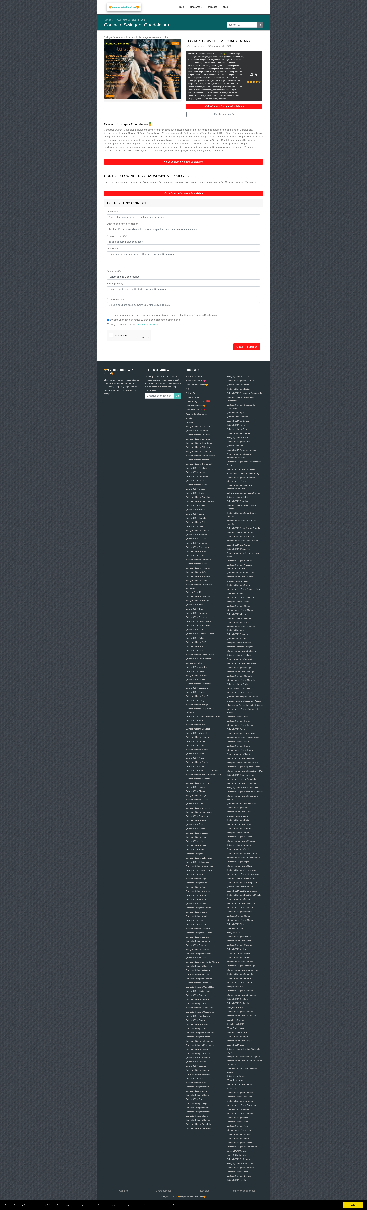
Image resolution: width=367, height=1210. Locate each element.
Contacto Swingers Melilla (197, 1087)
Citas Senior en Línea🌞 (197, 385)
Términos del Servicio (147, 324)
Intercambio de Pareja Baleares (241, 469)
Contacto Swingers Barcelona (240, 1092)
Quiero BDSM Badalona (237, 638)
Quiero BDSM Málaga (195, 489)
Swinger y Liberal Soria (196, 912)
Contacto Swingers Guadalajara (200, 1012)
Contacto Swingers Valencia (198, 908)
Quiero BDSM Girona (195, 791)
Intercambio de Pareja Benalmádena (243, 857)
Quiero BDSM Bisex (235, 928)
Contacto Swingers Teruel (238, 433)
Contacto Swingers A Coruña (239, 561)
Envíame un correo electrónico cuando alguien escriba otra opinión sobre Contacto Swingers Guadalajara (163, 315)
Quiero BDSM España (236, 1180)
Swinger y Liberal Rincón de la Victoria (244, 787)
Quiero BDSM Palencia (196, 849)
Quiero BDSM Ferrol (236, 446)
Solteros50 (190, 393)
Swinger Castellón (194, 592)
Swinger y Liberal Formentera (199, 559)
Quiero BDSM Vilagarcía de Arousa (242, 696)
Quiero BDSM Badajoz (196, 1066)
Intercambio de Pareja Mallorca (241, 903)
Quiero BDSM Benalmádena (198, 621)
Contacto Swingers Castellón (199, 966)
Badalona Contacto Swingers (240, 647)
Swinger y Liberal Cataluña (239, 618)
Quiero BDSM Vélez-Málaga (198, 659)
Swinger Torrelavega (236, 1076)
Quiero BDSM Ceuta (195, 1099)
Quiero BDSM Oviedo (195, 526)
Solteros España (193, 397)
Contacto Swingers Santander (240, 974)
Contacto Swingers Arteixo (238, 957)
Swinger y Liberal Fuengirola (199, 600)
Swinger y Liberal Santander (198, 1128)
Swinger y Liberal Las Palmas (240, 532)
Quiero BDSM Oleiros (236, 924)
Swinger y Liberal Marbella (198, 576)
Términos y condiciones (243, 1191)
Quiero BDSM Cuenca (196, 995)
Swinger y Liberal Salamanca (199, 858)
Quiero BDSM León (194, 841)
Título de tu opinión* (117, 236)
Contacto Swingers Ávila (237, 1126)
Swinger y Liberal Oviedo (197, 522)
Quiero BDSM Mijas (194, 650)
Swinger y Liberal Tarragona (239, 1097)
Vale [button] (353, 1205)
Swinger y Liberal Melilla (197, 1082)
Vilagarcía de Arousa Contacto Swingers (245, 705)
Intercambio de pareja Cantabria (241, 779)
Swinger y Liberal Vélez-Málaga (200, 654)
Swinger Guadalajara (131, 20)
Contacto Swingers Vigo (196, 883)
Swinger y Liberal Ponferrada (240, 1163)
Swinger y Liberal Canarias (198, 439)
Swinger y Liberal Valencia (197, 580)
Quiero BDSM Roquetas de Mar (241, 775)
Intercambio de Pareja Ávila (239, 1130)
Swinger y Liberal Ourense (198, 808)
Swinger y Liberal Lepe (237, 1032)
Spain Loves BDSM (235, 1024)
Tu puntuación (114, 271)
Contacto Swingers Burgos (239, 1134)
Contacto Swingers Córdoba (239, 828)
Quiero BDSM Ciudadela (238, 1003)
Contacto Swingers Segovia (198, 891)
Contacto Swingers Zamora (198, 941)
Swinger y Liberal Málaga (197, 485)
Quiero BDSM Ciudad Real (198, 991)
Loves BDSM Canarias (237, 1155)
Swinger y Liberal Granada (239, 845)
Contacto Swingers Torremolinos (241, 733)
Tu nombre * (113, 211)
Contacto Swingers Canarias (239, 945)
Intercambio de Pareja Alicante (240, 982)
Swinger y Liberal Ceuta (196, 1091)
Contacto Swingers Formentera (200, 1032)
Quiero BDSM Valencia (196, 903)
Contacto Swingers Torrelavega (241, 966)
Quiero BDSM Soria (194, 920)
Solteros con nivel (194, 376)
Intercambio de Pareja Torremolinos (243, 737)
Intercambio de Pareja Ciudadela (241, 1016)
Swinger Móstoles (194, 663)
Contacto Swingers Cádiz (238, 820)
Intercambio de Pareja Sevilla (240, 692)
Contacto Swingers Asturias (198, 974)
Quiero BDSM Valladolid (196, 924)
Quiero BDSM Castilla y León (240, 887)
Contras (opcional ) (116, 299)
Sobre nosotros (163, 1191)
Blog (225, 7)
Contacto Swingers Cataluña (239, 622)
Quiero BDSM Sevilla (195, 493)
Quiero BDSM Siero (194, 720)
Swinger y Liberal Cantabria (198, 1124)
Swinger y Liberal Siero (196, 724)
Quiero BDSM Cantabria (237, 416)
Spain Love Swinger (236, 1020)
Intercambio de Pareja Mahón (240, 920)
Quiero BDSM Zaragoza (196, 700)
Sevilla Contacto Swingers (238, 688)
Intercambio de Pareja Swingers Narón (244, 589)
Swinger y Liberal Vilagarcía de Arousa (244, 701)
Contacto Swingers (194, 853)
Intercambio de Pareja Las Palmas (242, 540)
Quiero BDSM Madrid (195, 555)
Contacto (123, 1191)
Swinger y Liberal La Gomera (199, 451)
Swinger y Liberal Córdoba (239, 832)
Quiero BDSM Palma (236, 729)
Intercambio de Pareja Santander (242, 783)
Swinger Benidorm (235, 986)
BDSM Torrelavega (235, 1080)
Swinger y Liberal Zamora (197, 937)
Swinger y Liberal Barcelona (198, 497)
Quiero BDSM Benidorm (237, 999)
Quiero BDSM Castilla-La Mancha (242, 891)
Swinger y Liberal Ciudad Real (199, 983)
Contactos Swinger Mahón (238, 916)
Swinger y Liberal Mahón (197, 749)
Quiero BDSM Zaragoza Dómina (241, 450)
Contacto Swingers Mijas (238, 862)
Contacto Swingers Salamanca (199, 866)
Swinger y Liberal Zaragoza (198, 704)
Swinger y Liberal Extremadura (200, 1041)
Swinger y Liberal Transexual (199, 464)
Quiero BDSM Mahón (195, 745)
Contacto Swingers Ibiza (197, 1116)
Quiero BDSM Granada (196, 613)
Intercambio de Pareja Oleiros (240, 941)
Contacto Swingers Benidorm (240, 991)
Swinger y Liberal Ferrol (237, 437)
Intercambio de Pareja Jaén (239, 812)
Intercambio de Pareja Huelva (240, 750)
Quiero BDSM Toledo (195, 1020)
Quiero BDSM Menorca (196, 543)
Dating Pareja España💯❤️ (198, 401)
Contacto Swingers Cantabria (199, 1120)
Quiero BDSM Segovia (196, 895)
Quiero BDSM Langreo (196, 741)
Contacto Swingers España (239, 1176)
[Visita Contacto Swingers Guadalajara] (142, 70)
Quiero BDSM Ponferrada (238, 1159)
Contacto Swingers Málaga (239, 667)
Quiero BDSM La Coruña (238, 385)
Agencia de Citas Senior (196, 414)
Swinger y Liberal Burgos (197, 833)
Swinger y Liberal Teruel (237, 429)
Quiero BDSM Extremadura (198, 1057)
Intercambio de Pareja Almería (240, 758)
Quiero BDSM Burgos (195, 829)
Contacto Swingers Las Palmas (241, 536)
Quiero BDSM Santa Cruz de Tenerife (243, 528)
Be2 (187, 389)
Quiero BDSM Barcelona (197, 476)
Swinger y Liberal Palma (237, 717)
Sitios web (195, 7)
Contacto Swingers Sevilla (238, 849)
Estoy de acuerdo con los (133, 324)
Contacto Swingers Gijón (197, 1103)
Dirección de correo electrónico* (123, 224)
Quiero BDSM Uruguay (196, 480)
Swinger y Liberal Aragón (197, 762)
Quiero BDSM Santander (238, 421)
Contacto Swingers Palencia (239, 1142)
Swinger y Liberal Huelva (238, 742)
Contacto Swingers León (238, 1138)
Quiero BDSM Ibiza (194, 609)
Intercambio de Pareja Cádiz (239, 824)
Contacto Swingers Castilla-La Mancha (244, 895)
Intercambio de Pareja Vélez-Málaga (243, 874)
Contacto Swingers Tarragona (240, 1101)
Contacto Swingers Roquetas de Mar (243, 767)
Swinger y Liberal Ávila (196, 820)
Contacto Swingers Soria (197, 916)
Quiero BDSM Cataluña (237, 634)
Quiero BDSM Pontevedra (197, 816)
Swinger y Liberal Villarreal (198, 729)
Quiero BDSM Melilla (195, 1078)
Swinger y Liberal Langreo (197, 737)
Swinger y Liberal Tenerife (197, 460)
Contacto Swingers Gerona (198, 1037)
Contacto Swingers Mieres (238, 606)
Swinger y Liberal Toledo (197, 1024)
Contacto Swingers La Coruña (240, 380)
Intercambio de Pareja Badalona (241, 651)
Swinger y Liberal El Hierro (198, 447)
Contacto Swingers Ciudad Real (200, 987)
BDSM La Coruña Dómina (238, 953)
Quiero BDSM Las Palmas (238, 545)
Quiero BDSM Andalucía (197, 468)
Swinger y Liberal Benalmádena (200, 501)
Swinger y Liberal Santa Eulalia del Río (203, 774)
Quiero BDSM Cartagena (197, 688)
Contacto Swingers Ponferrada (240, 1167)
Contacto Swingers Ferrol (238, 441)
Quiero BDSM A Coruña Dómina (241, 572)
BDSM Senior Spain (235, 1028)
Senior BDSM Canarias (237, 1151)
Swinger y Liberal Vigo (196, 878)
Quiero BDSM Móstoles (196, 667)
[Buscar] (260, 25)
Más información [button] (174, 1205)
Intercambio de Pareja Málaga (240, 672)
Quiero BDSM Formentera (197, 547)
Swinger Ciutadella (235, 1007)
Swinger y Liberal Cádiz (237, 816)
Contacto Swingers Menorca (239, 911)
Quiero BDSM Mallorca (196, 539)
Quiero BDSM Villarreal (196, 733)
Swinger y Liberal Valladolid (198, 928)
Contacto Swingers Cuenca (198, 1003)
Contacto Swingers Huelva (238, 746)
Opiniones (212, 7)
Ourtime (189, 422)
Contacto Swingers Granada (239, 837)
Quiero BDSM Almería (196, 472)
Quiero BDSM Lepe (235, 1045)
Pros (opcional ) (115, 283)
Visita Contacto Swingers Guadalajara (224, 106)
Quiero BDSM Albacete (196, 958)
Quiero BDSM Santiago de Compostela (244, 393)
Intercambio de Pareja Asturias (240, 597)
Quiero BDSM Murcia (195, 679)
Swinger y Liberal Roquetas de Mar (242, 762)
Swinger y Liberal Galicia (197, 799)
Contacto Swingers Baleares (239, 899)
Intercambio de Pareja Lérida (240, 1113)
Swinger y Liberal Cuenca (197, 999)
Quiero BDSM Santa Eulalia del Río (202, 770)
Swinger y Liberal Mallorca (198, 564)
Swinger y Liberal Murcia (197, 675)
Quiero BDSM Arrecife (196, 692)
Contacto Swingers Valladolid (199, 933)
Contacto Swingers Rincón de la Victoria (245, 791)
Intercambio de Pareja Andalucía (241, 663)
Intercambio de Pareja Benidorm (241, 995)
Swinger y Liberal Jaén (196, 572)
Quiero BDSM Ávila (194, 824)
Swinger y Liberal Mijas (196, 646)
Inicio (181, 7)
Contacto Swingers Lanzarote (199, 978)
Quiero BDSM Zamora (196, 945)
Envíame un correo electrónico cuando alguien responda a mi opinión (144, 320)
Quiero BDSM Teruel (236, 425)
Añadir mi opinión (247, 346)
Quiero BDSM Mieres (236, 614)
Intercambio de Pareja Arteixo (240, 961)
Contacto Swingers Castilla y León (242, 882)
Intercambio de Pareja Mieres (240, 610)
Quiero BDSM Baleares (196, 534)
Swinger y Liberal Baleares (198, 530)
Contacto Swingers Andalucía (240, 659)
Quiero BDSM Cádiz (195, 514)
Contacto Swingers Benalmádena (242, 853)
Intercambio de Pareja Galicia (240, 577)
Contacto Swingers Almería (239, 754)
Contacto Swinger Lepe (237, 1036)
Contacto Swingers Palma (238, 721)
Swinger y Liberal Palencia (198, 845)
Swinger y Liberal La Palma (198, 435)
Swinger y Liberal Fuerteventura (200, 455)
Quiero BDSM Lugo (194, 804)
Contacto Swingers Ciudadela (240, 1011)
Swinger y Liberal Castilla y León (241, 878)
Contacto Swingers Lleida (238, 1117)
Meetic (189, 418)
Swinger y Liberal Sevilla (238, 684)
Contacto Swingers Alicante (239, 978)
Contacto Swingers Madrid (198, 1107)
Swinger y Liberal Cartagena (198, 684)
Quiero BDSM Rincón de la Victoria (242, 803)
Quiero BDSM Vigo (194, 874)
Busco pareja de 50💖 (196, 380)
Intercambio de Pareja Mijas (239, 866)
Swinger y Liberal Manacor (198, 779)
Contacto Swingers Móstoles (198, 1112)
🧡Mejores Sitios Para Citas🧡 (124, 7)
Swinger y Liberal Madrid (197, 551)
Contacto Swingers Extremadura (200, 1045)
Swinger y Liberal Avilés (196, 642)
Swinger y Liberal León (196, 837)
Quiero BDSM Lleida (195, 754)
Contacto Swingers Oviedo (198, 970)
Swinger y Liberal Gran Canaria (200, 443)
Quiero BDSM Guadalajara (198, 1016)
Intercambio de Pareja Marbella (241, 680)
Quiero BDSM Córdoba (196, 518)
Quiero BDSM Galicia (195, 505)
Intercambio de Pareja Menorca (241, 907)
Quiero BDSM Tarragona (238, 1109)
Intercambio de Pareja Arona (239, 1084)
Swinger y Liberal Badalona (239, 642)
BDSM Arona (232, 1088)
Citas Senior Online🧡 (196, 405)
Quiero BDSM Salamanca (197, 862)
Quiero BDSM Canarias (237, 501)
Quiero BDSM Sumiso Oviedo (199, 870)
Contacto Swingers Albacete (198, 953)
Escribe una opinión (224, 114)
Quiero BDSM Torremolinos (198, 625)
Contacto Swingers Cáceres (198, 1053)
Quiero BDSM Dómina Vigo (239, 549)
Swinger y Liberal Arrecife (197, 696)
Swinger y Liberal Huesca (197, 783)
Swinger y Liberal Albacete (198, 949)
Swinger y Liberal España (238, 1172)
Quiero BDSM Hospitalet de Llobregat (203, 716)
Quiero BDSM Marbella (196, 629)
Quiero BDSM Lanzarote (197, 430)
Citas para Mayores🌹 (196, 410)
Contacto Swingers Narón (238, 585)
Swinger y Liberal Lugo (196, 795)
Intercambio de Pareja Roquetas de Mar (245, 771)
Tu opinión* (113, 248)
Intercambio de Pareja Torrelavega (242, 970)
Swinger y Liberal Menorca (198, 568)
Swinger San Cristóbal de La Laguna (243, 1056)
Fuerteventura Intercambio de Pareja (243, 473)
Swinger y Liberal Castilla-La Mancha (202, 962)
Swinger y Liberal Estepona (198, 596)
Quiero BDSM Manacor (196, 766)
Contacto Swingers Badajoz (198, 1074)
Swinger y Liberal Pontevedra (199, 812)
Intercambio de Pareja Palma (240, 725)
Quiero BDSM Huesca (196, 787)
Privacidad (203, 1191)
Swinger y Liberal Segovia (197, 887)
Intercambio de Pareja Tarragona (241, 1105)
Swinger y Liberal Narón (237, 581)
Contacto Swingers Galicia (238, 389)
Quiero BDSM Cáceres (196, 1062)
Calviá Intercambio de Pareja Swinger (244, 493)
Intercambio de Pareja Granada (241, 841)
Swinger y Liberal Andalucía (239, 655)
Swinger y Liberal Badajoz (197, 1070)
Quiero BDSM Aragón (195, 758)
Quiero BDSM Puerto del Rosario (201, 634)
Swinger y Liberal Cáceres (197, 1049)
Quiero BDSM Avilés (195, 638)
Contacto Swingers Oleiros (239, 936)
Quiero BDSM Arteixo (236, 949)
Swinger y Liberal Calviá (237, 497)
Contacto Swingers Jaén (238, 807)
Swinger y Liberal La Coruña (239, 376)
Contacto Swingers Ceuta (197, 1095)
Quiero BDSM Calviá (195, 671)
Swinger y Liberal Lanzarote (198, 426)
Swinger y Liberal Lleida (237, 1122)
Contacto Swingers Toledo (197, 1028)
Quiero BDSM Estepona (196, 617)
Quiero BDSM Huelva (195, 509)
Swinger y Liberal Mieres (238, 601)
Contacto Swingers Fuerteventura (242, 1147)
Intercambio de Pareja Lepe (239, 1041)
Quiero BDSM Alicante (196, 899)
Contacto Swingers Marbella (239, 676)
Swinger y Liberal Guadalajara (199, 1007)
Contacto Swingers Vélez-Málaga (242, 870)
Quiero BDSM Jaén (194, 604)
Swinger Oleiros (234, 932)
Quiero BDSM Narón (236, 593)
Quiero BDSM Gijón (235, 412)
